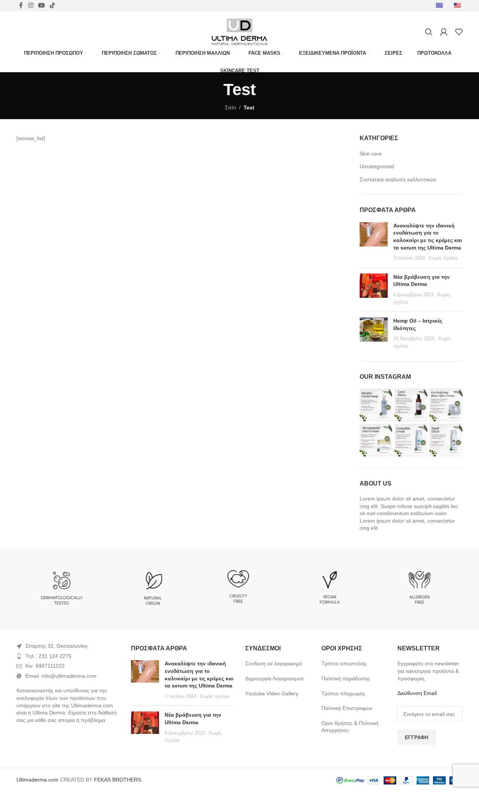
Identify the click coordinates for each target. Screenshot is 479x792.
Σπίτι (230, 108)
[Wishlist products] (458, 31)
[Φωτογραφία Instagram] (376, 405)
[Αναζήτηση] (428, 31)
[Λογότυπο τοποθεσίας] (239, 31)
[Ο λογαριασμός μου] (443, 31)
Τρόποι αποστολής (344, 663)
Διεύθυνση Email (417, 693)
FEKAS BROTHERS (117, 780)
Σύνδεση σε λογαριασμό (273, 663)
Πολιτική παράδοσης (345, 678)
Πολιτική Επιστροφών (346, 708)
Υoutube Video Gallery (271, 693)
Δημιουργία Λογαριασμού (274, 678)
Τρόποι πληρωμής (343, 693)
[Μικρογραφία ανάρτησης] (374, 242)
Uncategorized (377, 166)
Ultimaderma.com (37, 780)
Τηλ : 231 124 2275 (48, 656)
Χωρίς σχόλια (443, 258)
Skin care (371, 154)
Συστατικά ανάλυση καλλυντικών (398, 179)
